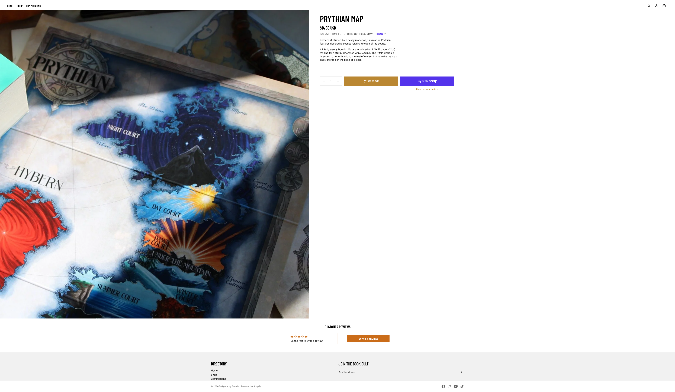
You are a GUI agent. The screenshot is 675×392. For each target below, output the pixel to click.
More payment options (427, 89)
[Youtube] (456, 386)
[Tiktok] (462, 386)
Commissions (218, 378)
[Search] (649, 6)
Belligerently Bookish (229, 386)
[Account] (656, 6)
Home (214, 370)
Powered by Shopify (251, 386)
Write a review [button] (368, 338)
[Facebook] (443, 386)
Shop (214, 374)
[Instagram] (450, 386)
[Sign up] (461, 372)
